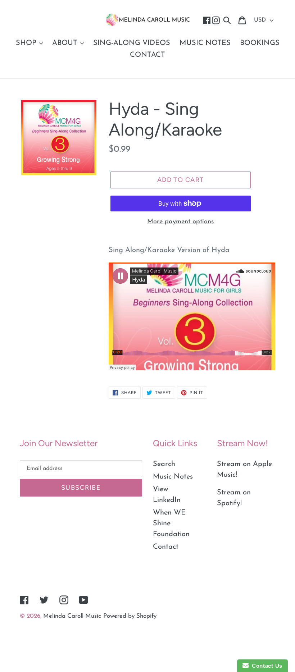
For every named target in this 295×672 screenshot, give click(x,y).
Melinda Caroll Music (72, 616)
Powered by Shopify (129, 616)
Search (164, 464)
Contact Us (265, 666)
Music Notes (173, 476)
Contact (165, 546)
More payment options (180, 222)
